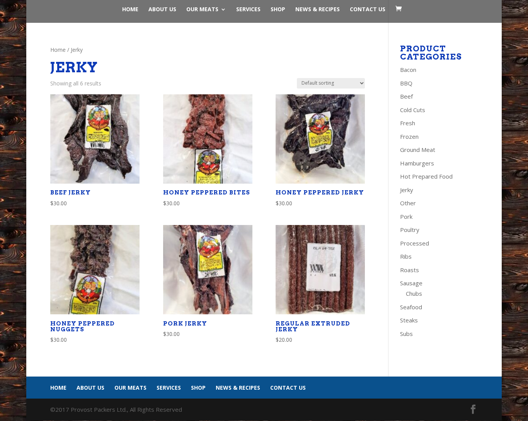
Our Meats (202, 10)
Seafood (411, 307)
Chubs (414, 293)
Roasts (409, 270)
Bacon (408, 69)
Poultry (409, 230)
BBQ (406, 83)
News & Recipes (317, 10)
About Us (162, 10)
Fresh (407, 123)
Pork (406, 216)
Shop (278, 10)
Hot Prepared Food (426, 176)
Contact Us (367, 10)
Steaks (409, 320)
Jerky (406, 190)
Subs (406, 333)
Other (408, 203)
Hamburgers (417, 163)
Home (130, 10)
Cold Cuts (412, 110)
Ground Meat (417, 149)
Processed (414, 243)
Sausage (411, 283)
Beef (406, 96)
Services (248, 10)
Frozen (409, 136)
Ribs (406, 256)
